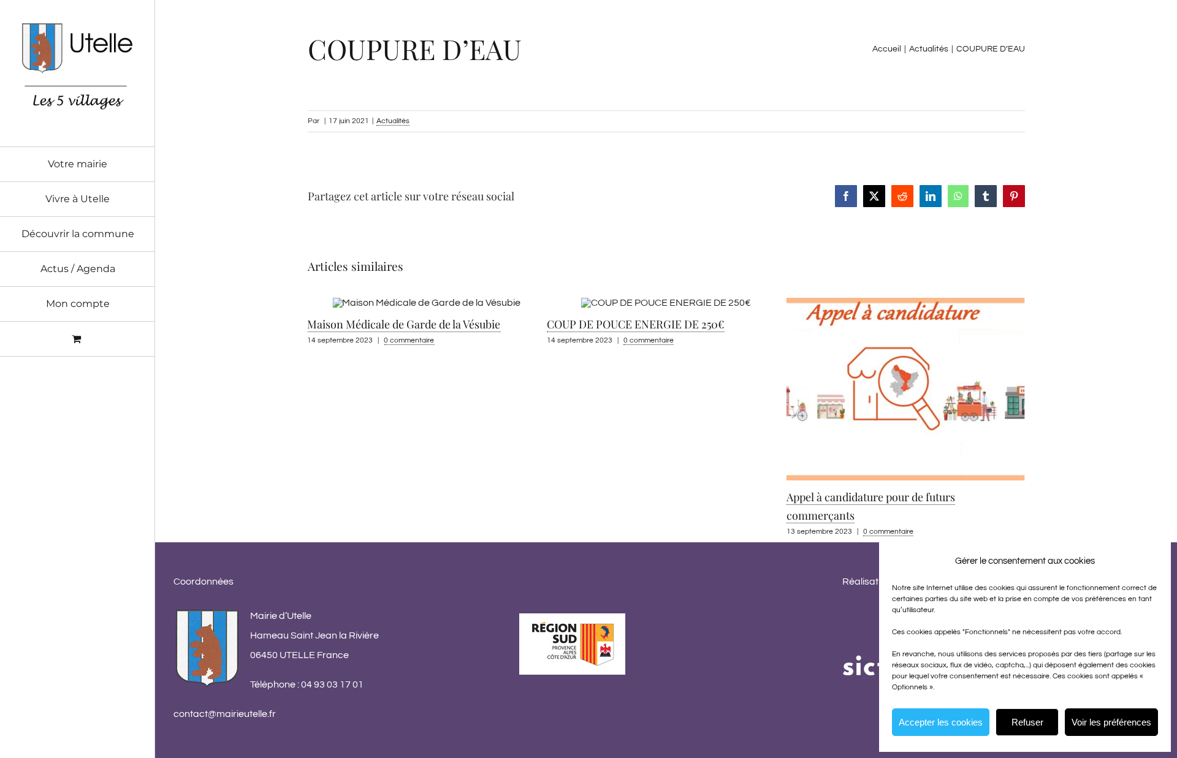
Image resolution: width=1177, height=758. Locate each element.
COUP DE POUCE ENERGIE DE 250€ (407, 324)
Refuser (1027, 722)
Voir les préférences (1111, 722)
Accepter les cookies (941, 722)
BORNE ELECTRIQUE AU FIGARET (883, 406)
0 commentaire (420, 340)
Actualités (392, 121)
